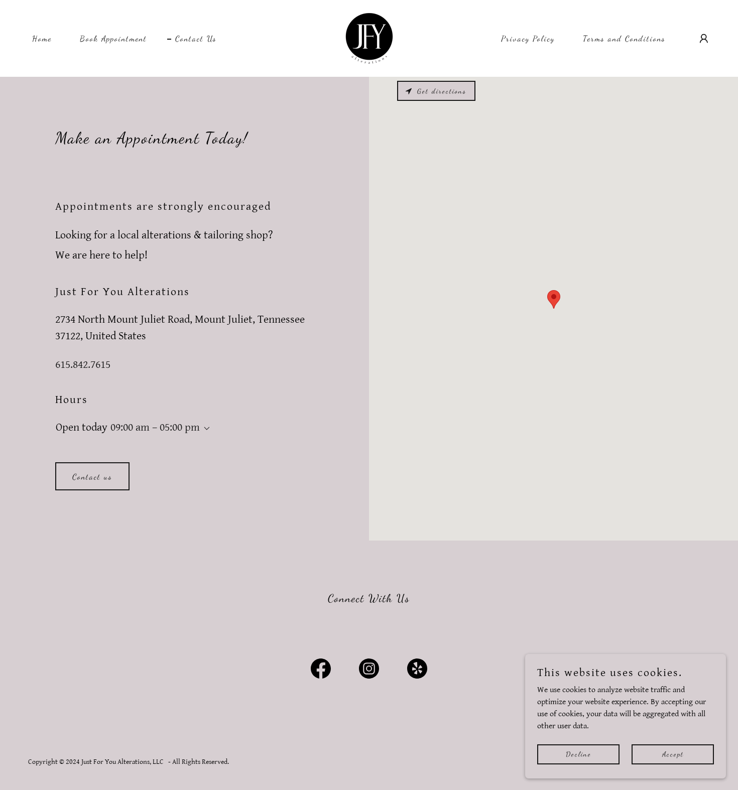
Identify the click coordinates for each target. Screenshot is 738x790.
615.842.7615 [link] (82, 364)
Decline (578, 754)
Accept (673, 754)
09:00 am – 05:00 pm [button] (155, 427)
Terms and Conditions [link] (624, 38)
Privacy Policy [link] (528, 38)
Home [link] (42, 38)
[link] (369, 38)
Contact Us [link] (196, 38)
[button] (704, 39)
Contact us (92, 476)
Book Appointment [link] (113, 38)
